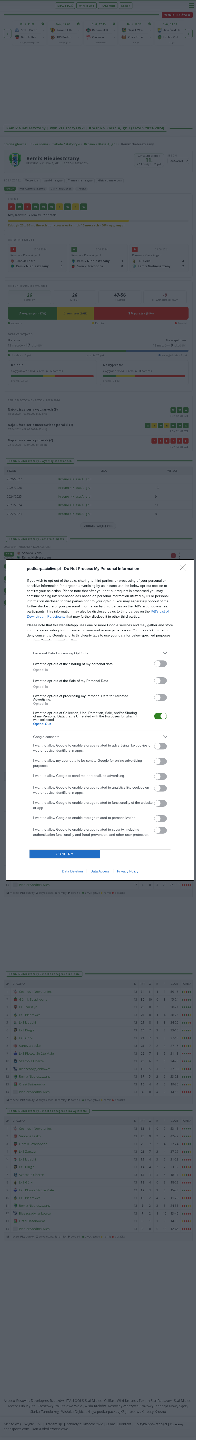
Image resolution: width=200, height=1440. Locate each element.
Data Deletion (72, 871)
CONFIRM (65, 854)
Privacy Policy (127, 871)
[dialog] (100, 720)
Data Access (100, 871)
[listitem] (100, 653)
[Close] (184, 569)
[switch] (160, 663)
